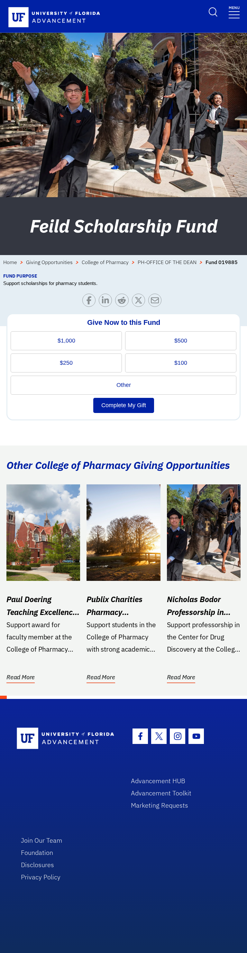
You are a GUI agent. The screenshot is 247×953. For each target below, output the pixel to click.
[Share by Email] (156, 302)
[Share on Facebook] (90, 302)
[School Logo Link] (66, 738)
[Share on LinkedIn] (107, 302)
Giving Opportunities (49, 262)
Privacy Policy (40, 877)
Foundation (37, 852)
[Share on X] (140, 302)
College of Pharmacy (105, 262)
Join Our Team (41, 840)
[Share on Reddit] (123, 302)
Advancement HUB (158, 780)
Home (10, 262)
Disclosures (37, 864)
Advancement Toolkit (161, 793)
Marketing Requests (159, 805)
